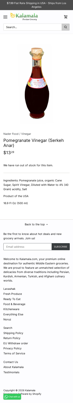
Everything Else (13, 314)
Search (7, 327)
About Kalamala (13, 367)
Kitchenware (11, 309)
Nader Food (11, 133)
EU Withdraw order (15, 343)
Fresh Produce (12, 293)
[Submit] (65, 27)
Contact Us (10, 362)
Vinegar (26, 133)
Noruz (7, 319)
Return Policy (11, 338)
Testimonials (11, 372)
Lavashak (9, 288)
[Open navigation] (5, 17)
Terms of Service (14, 353)
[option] (36, 84)
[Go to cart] (66, 17)
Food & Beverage (14, 304)
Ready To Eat (12, 299)
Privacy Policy (12, 348)
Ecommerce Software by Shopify (22, 393)
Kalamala (30, 390)
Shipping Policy (13, 333)
